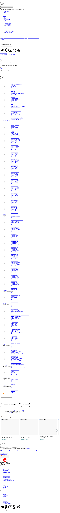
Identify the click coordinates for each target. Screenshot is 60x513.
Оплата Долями (8, 23)
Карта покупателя (8, 27)
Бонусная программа (9, 29)
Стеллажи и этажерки (7, 482)
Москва (2, 1)
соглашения (27, 448)
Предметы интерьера (7, 479)
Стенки (4, 484)
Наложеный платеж (9, 32)
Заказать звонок (3, 53)
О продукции (5, 498)
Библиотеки (5, 470)
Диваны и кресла (6, 377)
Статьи (4, 497)
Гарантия (5, 13)
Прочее (4, 385)
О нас (4, 17)
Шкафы (4, 488)
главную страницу (13, 410)
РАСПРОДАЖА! (6, 120)
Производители (6, 11)
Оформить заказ (3, 68)
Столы (4, 485)
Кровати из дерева (6, 472)
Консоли (4, 474)
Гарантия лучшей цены (9, 31)
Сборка (6, 26)
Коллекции (5, 80)
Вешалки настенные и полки (8, 480)
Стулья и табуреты (6, 486)
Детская (4, 303)
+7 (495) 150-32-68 (11, 54)
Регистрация (5, 37)
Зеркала (4, 471)
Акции (4, 14)
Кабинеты (5, 290)
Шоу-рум (4, 18)
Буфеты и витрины (6, 469)
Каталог (2, 39)
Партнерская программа (7, 503)
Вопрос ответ (5, 502)
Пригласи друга (8, 33)
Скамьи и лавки (6, 481)
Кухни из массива (6, 476)
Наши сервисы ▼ (6, 19)
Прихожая (5, 365)
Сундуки (4, 487)
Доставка (5, 12)
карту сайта (24, 410)
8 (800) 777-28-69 (3, 54)
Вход (1, 37)
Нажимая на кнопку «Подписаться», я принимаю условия (16, 448)
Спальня (4, 214)
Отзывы (4, 16)
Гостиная (4, 122)
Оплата (6, 22)
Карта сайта (5, 500)
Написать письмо (8, 412)
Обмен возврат (8, 24)
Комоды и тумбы (6, 473)
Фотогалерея (5, 495)
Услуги (4, 494)
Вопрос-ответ (8, 25)
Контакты (5, 34)
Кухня (4, 344)
